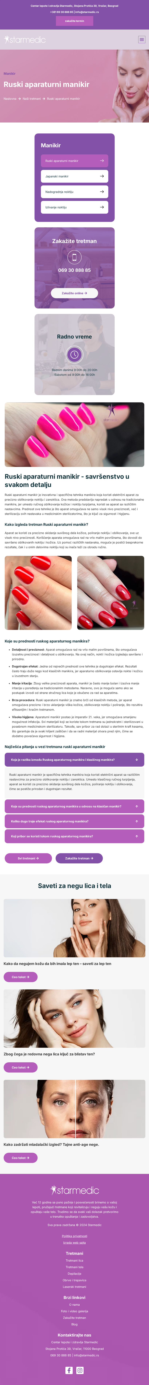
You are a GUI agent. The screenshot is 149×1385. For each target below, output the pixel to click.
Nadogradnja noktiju (59, 192)
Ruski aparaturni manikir (61, 161)
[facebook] (69, 1370)
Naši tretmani (32, 98)
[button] (142, 39)
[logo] (25, 39)
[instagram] (80, 1370)
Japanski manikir (57, 176)
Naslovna (10, 98)
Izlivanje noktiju (56, 207)
